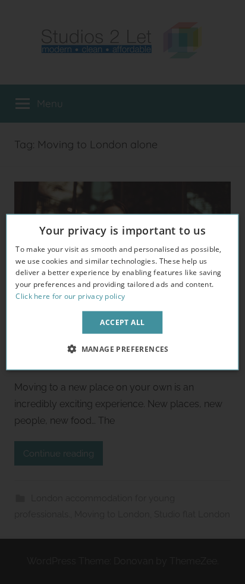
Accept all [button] (122, 322)
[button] (122, 349)
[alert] (122, 292)
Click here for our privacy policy (70, 296)
